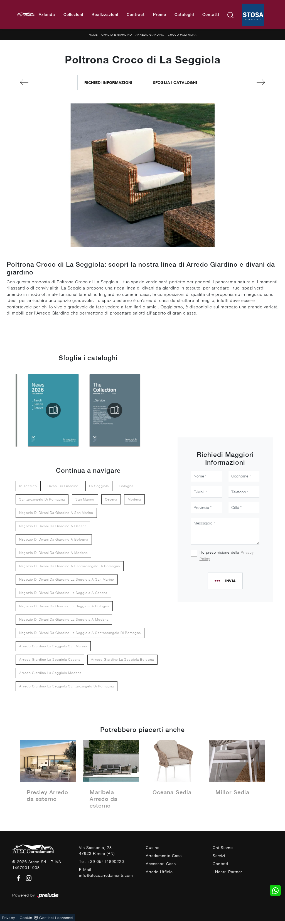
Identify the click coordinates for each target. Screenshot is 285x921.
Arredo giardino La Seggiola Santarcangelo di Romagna (66, 686)
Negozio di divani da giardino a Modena (53, 553)
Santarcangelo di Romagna (42, 499)
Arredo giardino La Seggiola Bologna (122, 659)
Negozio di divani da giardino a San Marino (56, 513)
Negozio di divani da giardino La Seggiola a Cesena (63, 593)
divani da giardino (63, 486)
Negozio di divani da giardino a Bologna (53, 539)
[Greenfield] (37, 82)
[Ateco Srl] (26, 14)
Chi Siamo (223, 847)
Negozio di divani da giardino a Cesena (53, 526)
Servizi (219, 855)
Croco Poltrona (182, 34)
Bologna (126, 486)
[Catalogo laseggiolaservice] (114, 410)
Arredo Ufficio (159, 871)
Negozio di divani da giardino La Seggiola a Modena (64, 619)
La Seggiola (99, 486)
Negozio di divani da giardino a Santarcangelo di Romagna (69, 566)
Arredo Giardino (150, 34)
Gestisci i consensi (56, 917)
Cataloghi (184, 14)
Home (93, 34)
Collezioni (73, 14)
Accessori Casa (161, 863)
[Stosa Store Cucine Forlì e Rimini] (253, 15)
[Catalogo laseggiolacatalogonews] (53, 410)
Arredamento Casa (164, 855)
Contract (136, 14)
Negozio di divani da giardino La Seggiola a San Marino (66, 579)
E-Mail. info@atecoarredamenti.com (106, 872)
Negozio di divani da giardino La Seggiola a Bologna (64, 606)
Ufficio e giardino (116, 34)
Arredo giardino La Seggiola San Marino (53, 646)
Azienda (47, 14)
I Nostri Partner (227, 871)
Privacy (8, 917)
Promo (159, 14)
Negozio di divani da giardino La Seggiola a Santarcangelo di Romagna (80, 633)
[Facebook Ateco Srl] (17, 877)
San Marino (84, 499)
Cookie (26, 917)
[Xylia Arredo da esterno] (247, 82)
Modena (134, 499)
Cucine (152, 847)
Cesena (111, 499)
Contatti (210, 14)
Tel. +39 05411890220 (101, 861)
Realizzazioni (105, 14)
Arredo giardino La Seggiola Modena (50, 673)
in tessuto (28, 486)
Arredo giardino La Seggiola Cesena (49, 659)
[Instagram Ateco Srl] (27, 877)
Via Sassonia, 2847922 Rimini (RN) (97, 850)
